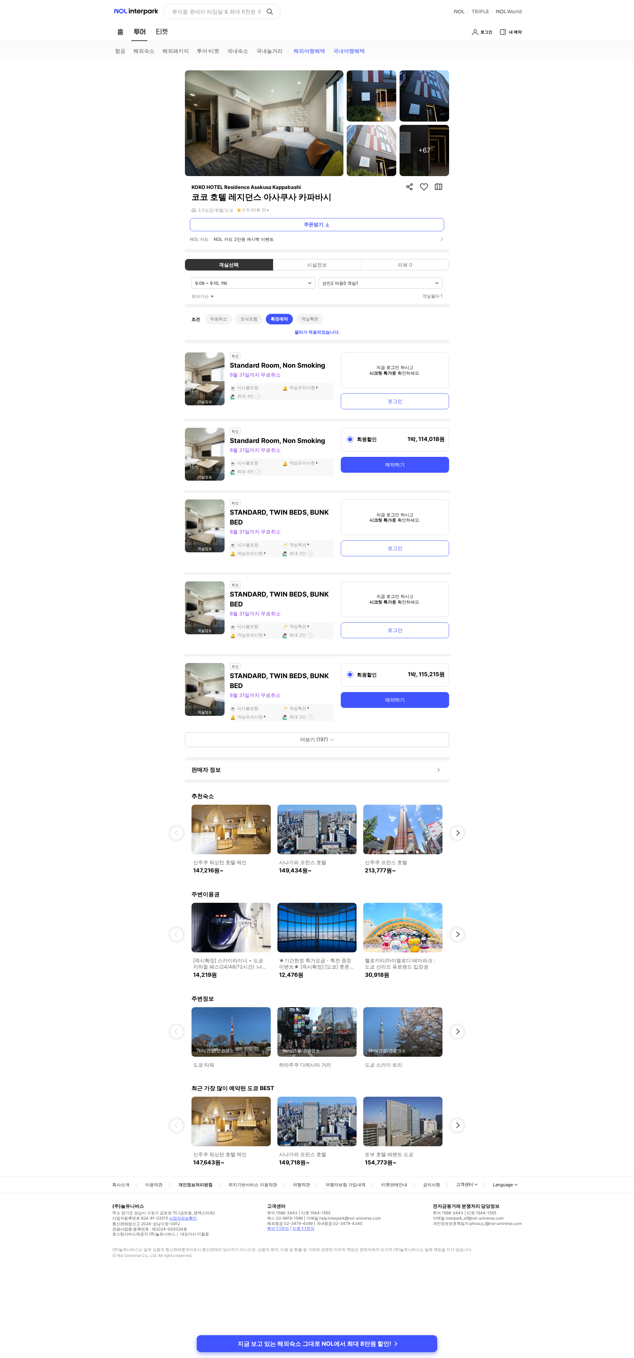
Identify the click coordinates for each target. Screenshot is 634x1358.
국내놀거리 (269, 51)
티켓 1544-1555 (316, 1212)
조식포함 (249, 318)
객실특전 (309, 318)
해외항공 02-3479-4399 (290, 1223)
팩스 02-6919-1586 (285, 1218)
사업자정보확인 (183, 1218)
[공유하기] (409, 186)
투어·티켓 (208, 51)
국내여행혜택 (349, 51)
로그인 (395, 401)
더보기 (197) (314, 739)
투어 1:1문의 (278, 1228)
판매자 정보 (206, 769)
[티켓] (161, 31)
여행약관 (301, 1184)
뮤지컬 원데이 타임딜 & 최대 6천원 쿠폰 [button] (216, 11)
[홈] (120, 31)
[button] (176, 833)
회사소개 (120, 1184)
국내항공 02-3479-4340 (339, 1223)
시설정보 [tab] (317, 265)
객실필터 (432, 296)
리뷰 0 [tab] (405, 265)
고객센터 (464, 1184)
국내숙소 (237, 51)
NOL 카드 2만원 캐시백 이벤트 (244, 239)
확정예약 (279, 318)
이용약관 (153, 1184)
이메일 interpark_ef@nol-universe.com (468, 1218)
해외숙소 (144, 51)
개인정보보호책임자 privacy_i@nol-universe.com (477, 1223)
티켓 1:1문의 (303, 1228)
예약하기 (395, 464)
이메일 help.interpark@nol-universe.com (343, 1218)
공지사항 (431, 1184)
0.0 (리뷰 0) (254, 209)
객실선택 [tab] (229, 265)
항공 (120, 51)
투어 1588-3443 (282, 1212)
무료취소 (218, 318)
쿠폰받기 (314, 224)
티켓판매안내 (394, 1184)
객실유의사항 (302, 387)
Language (503, 1184)
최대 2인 (297, 553)
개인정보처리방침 (195, 1184)
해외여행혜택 (309, 51)
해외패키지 (175, 51)
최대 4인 (245, 396)
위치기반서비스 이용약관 (253, 1184)
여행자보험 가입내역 (346, 1184)
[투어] (139, 31)
